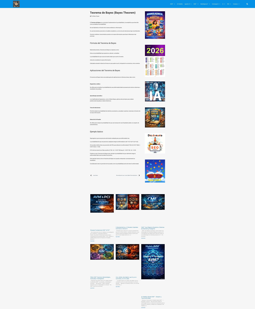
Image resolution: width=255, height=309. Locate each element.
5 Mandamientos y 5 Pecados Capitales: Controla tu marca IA (127, 228)
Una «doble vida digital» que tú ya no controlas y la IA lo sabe (126, 277)
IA (222, 4)
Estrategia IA (215, 4)
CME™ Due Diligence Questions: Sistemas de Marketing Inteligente (152, 228)
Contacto (235, 4)
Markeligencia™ (204, 4)
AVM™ (171, 4)
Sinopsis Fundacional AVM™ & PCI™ (100, 230)
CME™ (195, 4)
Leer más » (92, 240)
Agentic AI (187, 4)
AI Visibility (180, 4)
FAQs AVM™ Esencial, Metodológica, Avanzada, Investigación (100, 277)
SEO (228, 4)
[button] (247, 4)
